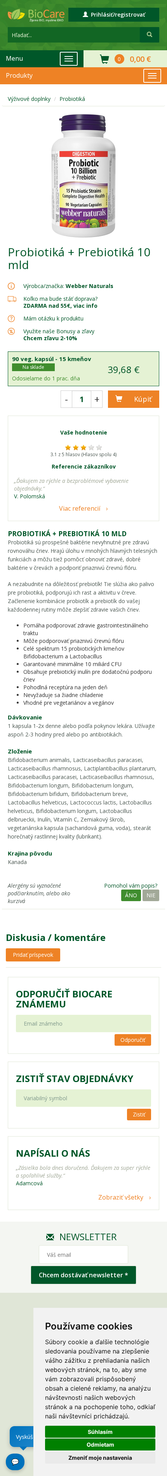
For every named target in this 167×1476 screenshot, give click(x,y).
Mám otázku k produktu (53, 318)
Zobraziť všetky (120, 1197)
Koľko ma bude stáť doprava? (60, 298)
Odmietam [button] (100, 1444)
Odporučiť (132, 1039)
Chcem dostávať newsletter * (83, 1275)
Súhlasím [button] (100, 1431)
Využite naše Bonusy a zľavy (58, 334)
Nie (150, 895)
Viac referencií (79, 508)
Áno (131, 895)
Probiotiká (72, 98)
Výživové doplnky (29, 98)
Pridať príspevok (33, 954)
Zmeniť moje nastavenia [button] (100, 1457)
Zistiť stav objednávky (74, 1079)
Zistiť (139, 1114)
